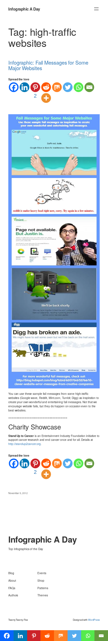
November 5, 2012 (17, 493)
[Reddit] (46, 87)
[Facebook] (14, 87)
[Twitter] (68, 87)
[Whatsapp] (78, 87)
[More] (46, 98)
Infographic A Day (24, 9)
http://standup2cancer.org (24, 444)
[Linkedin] (24, 87)
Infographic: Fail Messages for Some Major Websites (48, 65)
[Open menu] (96, 9)
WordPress (94, 619)
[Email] (89, 87)
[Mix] (57, 87)
